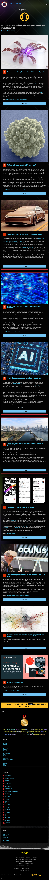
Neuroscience (38, 733)
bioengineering (14, 190)
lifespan (28, 733)
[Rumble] (41, 875)
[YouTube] (39, 875)
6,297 (38, 704)
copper (42, 92)
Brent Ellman (7, 812)
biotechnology (37, 729)
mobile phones (22, 595)
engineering (25, 99)
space (24, 734)
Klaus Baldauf (8, 796)
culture (14, 731)
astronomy (5, 760)
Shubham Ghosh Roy (9, 778)
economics (13, 466)
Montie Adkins (8, 819)
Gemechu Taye (8, 466)
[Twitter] (34, 875)
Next (26, 706)
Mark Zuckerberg (6, 753)
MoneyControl (26, 526)
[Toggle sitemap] (44, 4)
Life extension (23, 733)
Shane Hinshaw (8, 804)
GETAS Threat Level (24, 853)
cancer (8, 731)
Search (46, 713)
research (17, 734)
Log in (4, 31)
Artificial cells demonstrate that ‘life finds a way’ (21, 165)
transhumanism (37, 734)
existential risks (18, 731)
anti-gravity (5, 757)
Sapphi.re (20, 875)
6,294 (26, 704)
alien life (4, 755)
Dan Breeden (7, 781)
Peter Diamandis (6, 745)
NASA (36, 733)
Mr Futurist (5, 835)
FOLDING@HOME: (17, 867)
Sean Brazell (7, 809)
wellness (42, 734)
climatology (13, 595)
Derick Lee (7, 801)
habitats (18, 644)
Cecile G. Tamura (8, 798)
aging (4, 729)
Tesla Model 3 (41, 238)
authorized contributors (10, 31)
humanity (42, 731)
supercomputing (25, 407)
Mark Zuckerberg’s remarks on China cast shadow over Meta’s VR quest (26, 575)
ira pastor (17, 733)
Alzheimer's (8, 729)
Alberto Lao (7, 802)
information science (15, 407)
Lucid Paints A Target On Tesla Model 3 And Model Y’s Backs (24, 234)
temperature (36, 83)
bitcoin (42, 729)
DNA (4, 747)
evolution (27, 190)
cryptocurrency (11, 731)
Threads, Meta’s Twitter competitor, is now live (20, 507)
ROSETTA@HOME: (17, 869)
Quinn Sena (7, 780)
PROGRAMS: (27, 867)
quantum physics (15, 332)
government (17, 595)
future (25, 731)
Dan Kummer (7, 793)
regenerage (7, 734)
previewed (17, 527)
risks (19, 734)
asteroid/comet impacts (8, 759)
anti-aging (12, 729)
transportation (19, 262)
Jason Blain (7, 817)
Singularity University (7, 750)
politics (41, 733)
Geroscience (5, 832)
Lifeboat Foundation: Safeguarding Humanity (21, 4)
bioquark (27, 729)
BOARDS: (26, 863)
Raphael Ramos (8, 806)
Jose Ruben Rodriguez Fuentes (11, 644)
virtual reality (27, 595)
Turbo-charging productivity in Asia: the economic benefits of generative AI (25, 444)
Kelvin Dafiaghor (8, 788)
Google (30, 731)
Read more (24, 104)
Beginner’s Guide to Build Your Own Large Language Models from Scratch (25, 635)
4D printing (17, 99)
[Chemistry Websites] (24, 721)
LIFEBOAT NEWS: (27, 858)
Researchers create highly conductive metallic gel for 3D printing (26, 72)
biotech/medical (19, 190)
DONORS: (20, 863)
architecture (5, 758)
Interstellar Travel (12, 733)
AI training (13, 391)
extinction (22, 731)
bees (4, 764)
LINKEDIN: (17, 860)
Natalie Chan (7, 807)
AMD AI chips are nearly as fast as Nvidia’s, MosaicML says (24, 378)
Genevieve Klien (8, 775)
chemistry (21, 99)
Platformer (5, 527)
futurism (28, 731)
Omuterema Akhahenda (10, 794)
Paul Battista (7, 785)
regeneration (13, 734)
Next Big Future (6, 837)
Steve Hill (7, 811)
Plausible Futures (6, 838)
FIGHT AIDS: (18, 865)
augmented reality (6, 762)
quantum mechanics (38, 317)
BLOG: (26, 861)
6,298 (42, 704)
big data (4, 765)
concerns (13, 520)
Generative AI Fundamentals (15, 682)
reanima (44, 733)
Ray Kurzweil (5, 748)
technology (31, 734)
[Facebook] (32, 875)
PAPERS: (26, 869)
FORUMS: (21, 870)
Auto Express (27, 243)
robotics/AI (20, 332)
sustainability (14, 262)
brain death (5, 731)
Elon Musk (5, 749)
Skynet (4, 752)
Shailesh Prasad (8, 99)
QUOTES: (26, 870)
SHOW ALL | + (4, 824)
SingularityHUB (6, 840)
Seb (5, 814)
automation (5, 763)
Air (15, 256)
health (33, 731)
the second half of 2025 (27, 247)
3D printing (13, 99)
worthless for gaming (34, 385)
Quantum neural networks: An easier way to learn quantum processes (24, 307)
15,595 (20, 706)
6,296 (34, 704)
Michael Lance (8, 815)
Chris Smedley (8, 822)
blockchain (45, 729)
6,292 (18, 704)
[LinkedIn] (36, 875)
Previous (9, 704)
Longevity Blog (6, 834)
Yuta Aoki (7, 799)
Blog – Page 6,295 (24, 9)
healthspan (38, 731)
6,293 (22, 704)
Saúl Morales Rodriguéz (10, 777)
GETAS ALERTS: (27, 860)
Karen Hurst (7, 790)
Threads (27, 513)
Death (15, 731)
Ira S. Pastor (7, 820)
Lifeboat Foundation (8, 875)
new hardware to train (17, 383)
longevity (33, 733)
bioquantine (23, 729)
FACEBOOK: (16, 858)
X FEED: (17, 861)
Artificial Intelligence (18, 729)
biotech (33, 729)
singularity (21, 734)
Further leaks (10, 529)
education (24, 190)
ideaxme (44, 731)
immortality (6, 733)
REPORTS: (26, 865)
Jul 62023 (4, 72)
